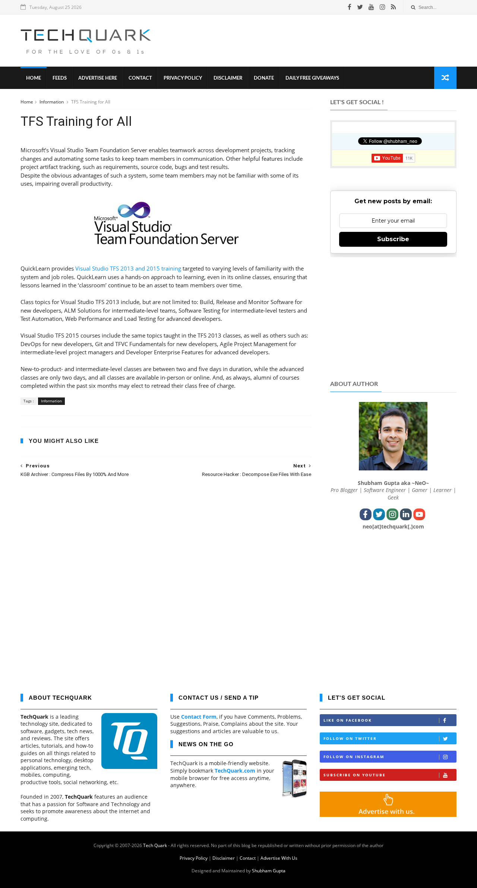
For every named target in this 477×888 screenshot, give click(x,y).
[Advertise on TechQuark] (388, 814)
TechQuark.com (235, 770)
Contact (140, 78)
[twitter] (360, 7)
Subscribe (393, 239)
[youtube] (371, 7)
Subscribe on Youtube (354, 774)
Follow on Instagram (353, 756)
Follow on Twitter (350, 738)
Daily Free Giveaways (312, 78)
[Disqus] (165, 580)
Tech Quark (155, 845)
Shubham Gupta (268, 871)
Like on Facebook (347, 720)
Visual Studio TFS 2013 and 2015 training (128, 268)
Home (33, 78)
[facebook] (349, 7)
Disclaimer (228, 78)
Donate (264, 78)
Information (52, 102)
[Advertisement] (321, 40)
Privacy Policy (183, 78)
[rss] (393, 7)
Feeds (60, 78)
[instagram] (382, 7)
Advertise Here (97, 78)
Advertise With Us (278, 858)
